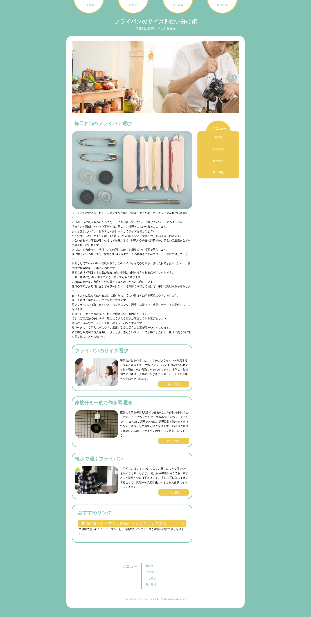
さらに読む (174, 384)
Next (234, 77)
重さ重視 (218, 172)
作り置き (218, 160)
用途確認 (218, 149)
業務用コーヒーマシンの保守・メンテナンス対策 (124, 523)
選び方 (218, 137)
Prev (76, 77)
